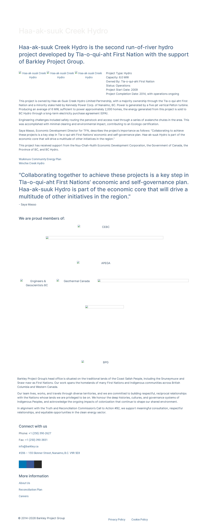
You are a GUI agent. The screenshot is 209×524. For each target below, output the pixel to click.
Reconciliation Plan (30, 489)
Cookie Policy (139, 519)
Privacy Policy (116, 519)
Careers (24, 496)
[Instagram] (38, 464)
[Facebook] (30, 464)
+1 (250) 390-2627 (40, 433)
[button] (21, 75)
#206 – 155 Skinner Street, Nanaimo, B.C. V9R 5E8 (49, 453)
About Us (24, 483)
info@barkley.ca (28, 446)
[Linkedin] (22, 464)
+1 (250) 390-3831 (36, 439)
